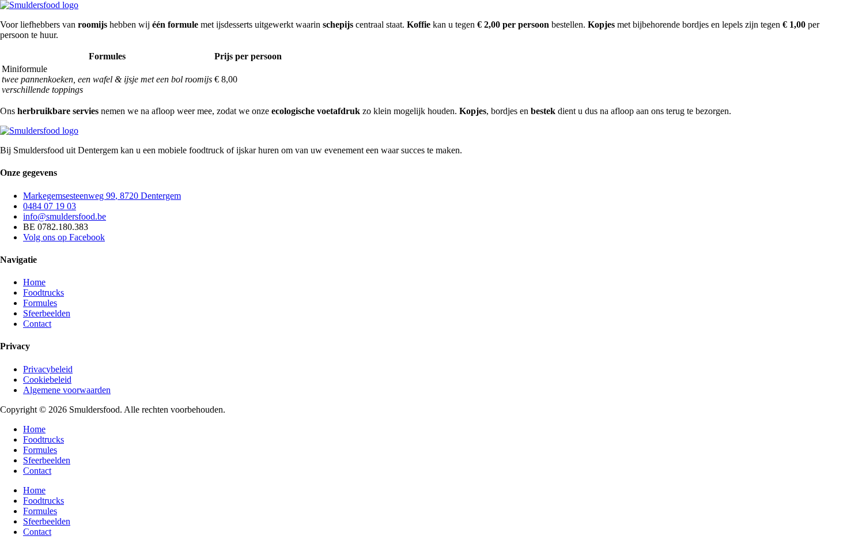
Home (34, 429)
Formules (40, 450)
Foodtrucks (43, 439)
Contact (37, 470)
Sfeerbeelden (46, 460)
